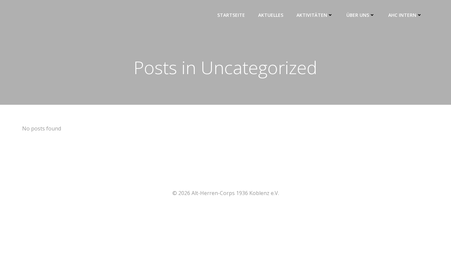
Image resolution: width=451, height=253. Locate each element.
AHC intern (402, 15)
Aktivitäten (311, 15)
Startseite (231, 15)
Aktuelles (270, 15)
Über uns (357, 15)
